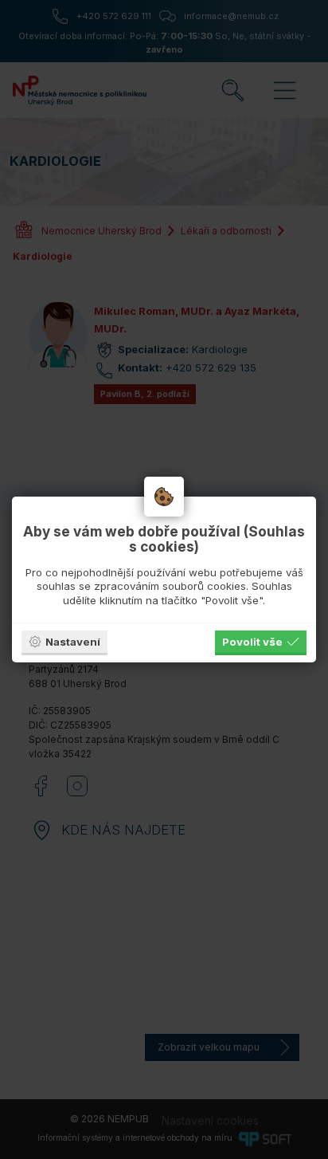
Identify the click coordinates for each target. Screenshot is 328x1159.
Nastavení (72, 641)
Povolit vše (252, 641)
